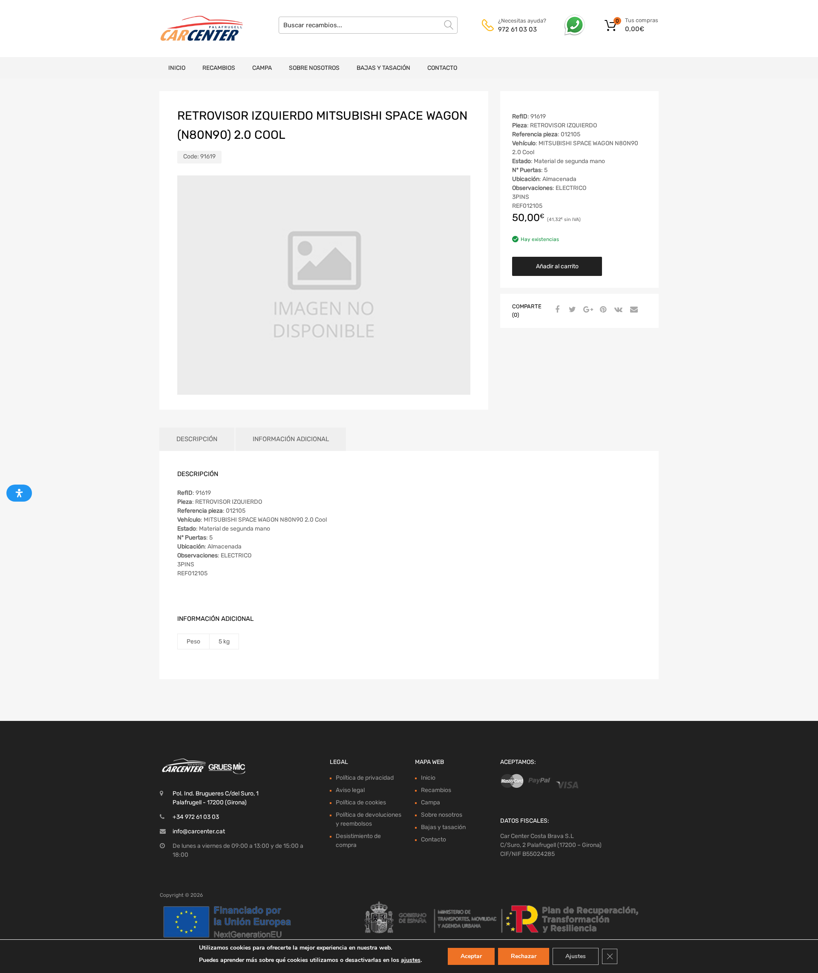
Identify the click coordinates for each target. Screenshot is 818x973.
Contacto (442, 68)
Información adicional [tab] (291, 439)
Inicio (176, 68)
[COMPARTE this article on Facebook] (556, 310)
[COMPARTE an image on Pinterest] (602, 310)
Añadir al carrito (557, 266)
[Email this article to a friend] (632, 310)
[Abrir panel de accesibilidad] (19, 493)
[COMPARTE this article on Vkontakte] (617, 310)
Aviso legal (350, 790)
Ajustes (575, 956)
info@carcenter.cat (199, 831)
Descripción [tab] (196, 439)
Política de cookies (361, 802)
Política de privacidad (365, 777)
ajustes (411, 960)
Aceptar (471, 956)
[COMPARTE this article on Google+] (586, 310)
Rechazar (523, 956)
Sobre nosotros (314, 68)
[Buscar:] (368, 25)
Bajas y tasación (383, 68)
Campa (262, 68)
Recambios (218, 68)
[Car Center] (196, 28)
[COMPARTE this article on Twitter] (571, 310)
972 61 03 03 (517, 29)
